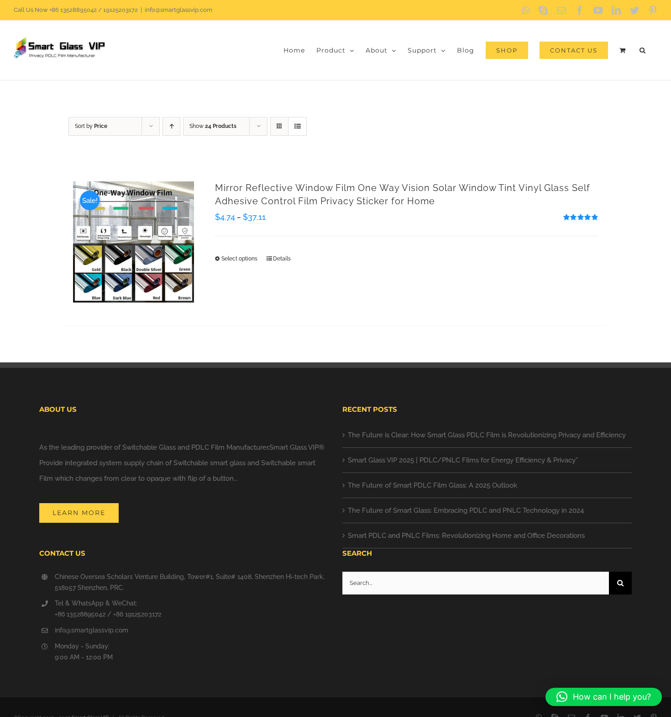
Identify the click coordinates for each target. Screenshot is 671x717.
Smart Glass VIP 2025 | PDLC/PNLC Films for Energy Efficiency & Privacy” (463, 460)
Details (282, 258)
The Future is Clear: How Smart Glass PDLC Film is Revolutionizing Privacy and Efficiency (487, 435)
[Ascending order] (171, 126)
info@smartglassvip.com (178, 9)
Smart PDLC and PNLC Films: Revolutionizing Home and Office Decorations (466, 535)
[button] (643, 50)
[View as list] (297, 126)
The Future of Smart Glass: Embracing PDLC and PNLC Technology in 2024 (466, 510)
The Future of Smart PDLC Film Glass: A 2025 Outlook (432, 485)
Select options (239, 258)
